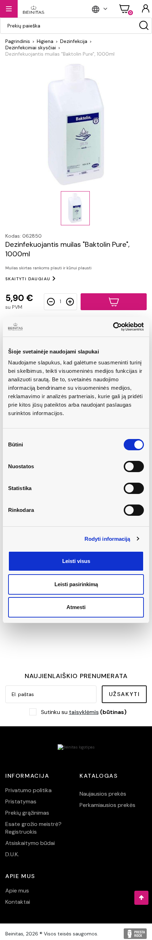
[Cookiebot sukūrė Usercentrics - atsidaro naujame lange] (113, 326)
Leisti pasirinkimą (76, 584)
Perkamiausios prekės (107, 805)
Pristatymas (20, 801)
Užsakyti (124, 694)
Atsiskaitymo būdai (30, 843)
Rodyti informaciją (107, 539)
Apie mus (17, 890)
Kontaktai (17, 901)
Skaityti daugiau (27, 279)
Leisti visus (76, 561)
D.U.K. (12, 854)
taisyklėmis (84, 712)
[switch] (134, 466)
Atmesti (76, 607)
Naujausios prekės (103, 793)
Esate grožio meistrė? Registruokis (33, 827)
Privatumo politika (28, 790)
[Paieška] (144, 26)
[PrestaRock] (135, 933)
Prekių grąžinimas (27, 812)
